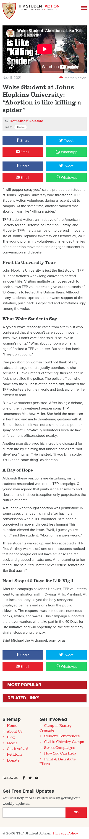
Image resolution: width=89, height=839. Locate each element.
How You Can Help (60, 753)
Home (12, 725)
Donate (13, 760)
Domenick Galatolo (26, 120)
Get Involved (17, 748)
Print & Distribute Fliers (57, 761)
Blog (11, 737)
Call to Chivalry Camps (64, 741)
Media (12, 742)
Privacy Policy (65, 833)
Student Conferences (62, 735)
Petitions (14, 754)
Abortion (20, 127)
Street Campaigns (59, 747)
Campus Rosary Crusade (55, 727)
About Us (15, 731)
